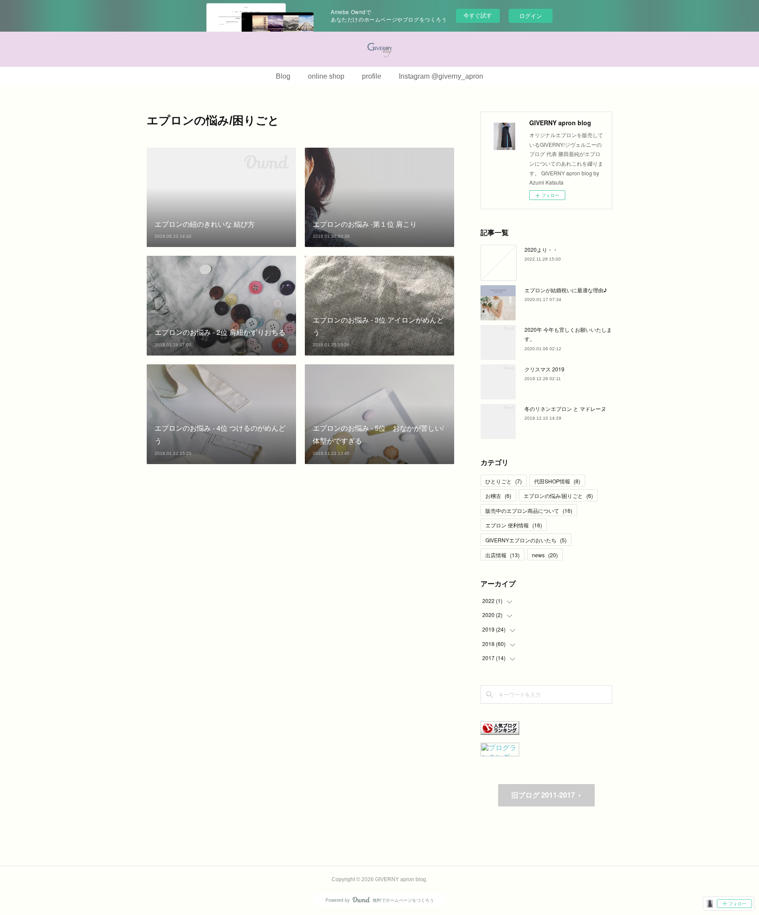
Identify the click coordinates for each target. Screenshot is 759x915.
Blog (283, 76)
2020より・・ (541, 249)
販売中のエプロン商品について (528, 510)
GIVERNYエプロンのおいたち (526, 540)
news (545, 555)
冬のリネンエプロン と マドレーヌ (565, 408)
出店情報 (502, 555)
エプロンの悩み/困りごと (558, 495)
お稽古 (498, 495)
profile (371, 76)
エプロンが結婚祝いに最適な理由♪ (565, 290)
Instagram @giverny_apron (441, 76)
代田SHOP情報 (557, 481)
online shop (326, 76)
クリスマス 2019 (544, 369)
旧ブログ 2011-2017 (543, 795)
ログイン (530, 15)
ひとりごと (503, 481)
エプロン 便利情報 (513, 525)
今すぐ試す (477, 15)
